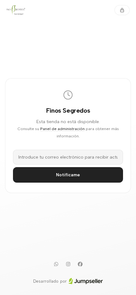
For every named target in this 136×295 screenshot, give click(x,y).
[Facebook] (80, 264)
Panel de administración (62, 128)
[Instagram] (68, 264)
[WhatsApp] (56, 264)
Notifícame (68, 175)
